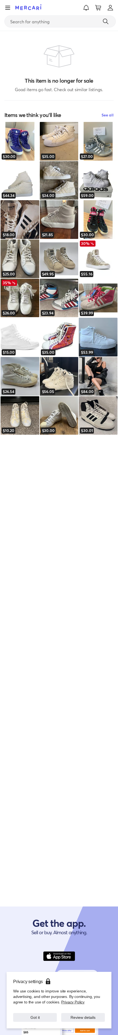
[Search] (105, 21)
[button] (86, 7)
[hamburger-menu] (7, 7)
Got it (35, 1017)
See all (108, 115)
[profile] (110, 7)
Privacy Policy (73, 1002)
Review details (83, 1017)
